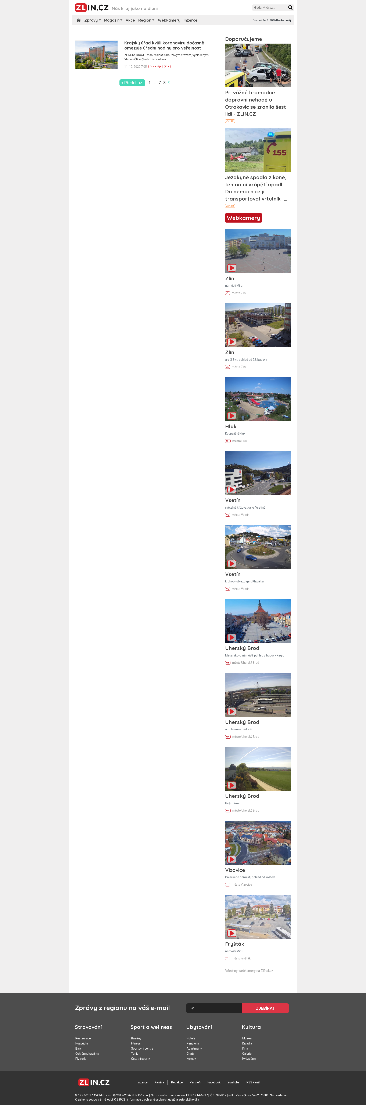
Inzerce (190, 20)
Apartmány (194, 1048)
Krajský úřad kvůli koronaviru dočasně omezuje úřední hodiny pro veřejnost (164, 45)
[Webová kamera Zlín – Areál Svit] (258, 325)
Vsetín (233, 500)
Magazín (111, 20)
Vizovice (235, 870)
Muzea (247, 1038)
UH (228, 441)
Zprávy (91, 20)
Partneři (195, 1082)
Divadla (247, 1043)
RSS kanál (253, 1082)
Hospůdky (82, 1043)
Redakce (177, 1082)
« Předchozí (132, 82)
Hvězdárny (249, 1058)
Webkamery (169, 20)
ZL (227, 293)
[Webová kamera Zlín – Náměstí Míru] (258, 251)
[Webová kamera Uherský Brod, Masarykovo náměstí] (258, 621)
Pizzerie (80, 1058)
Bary (78, 1048)
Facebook (214, 1082)
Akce (130, 20)
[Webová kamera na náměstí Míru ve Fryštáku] (258, 917)
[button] (290, 7)
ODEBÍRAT (265, 1008)
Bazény (136, 1038)
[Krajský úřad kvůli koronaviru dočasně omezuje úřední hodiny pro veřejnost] (96, 55)
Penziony (193, 1043)
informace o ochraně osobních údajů (151, 1099)
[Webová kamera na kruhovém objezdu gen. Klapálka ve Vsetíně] (258, 547)
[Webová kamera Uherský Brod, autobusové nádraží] (258, 695)
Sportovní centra (142, 1048)
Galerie (247, 1053)
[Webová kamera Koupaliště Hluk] (258, 399)
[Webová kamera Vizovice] (258, 843)
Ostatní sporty (140, 1058)
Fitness (136, 1043)
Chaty (190, 1053)
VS (227, 514)
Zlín (229, 278)
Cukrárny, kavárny (87, 1053)
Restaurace (83, 1038)
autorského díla (189, 1099)
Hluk (231, 426)
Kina (245, 1048)
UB (227, 662)
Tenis (134, 1053)
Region (144, 20)
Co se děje (155, 66)
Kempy (191, 1058)
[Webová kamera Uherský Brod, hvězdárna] (258, 769)
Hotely (191, 1038)
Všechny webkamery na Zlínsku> (249, 971)
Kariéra (159, 1082)
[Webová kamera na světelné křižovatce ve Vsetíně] (258, 473)
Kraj (167, 66)
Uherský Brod (242, 648)
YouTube (233, 1082)
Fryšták (234, 944)
